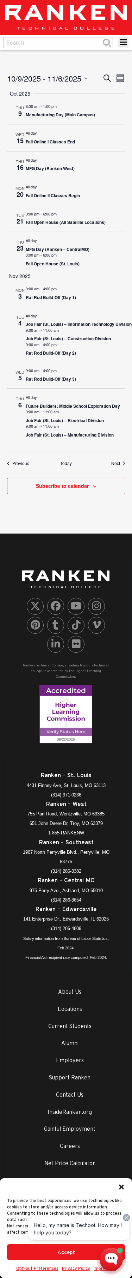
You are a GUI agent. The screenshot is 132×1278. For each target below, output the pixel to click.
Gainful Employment (69, 1128)
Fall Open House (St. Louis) (53, 263)
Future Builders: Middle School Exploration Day (73, 406)
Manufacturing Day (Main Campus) (60, 114)
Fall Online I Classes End (50, 141)
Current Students (70, 1026)
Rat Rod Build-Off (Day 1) (51, 297)
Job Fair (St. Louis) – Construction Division (68, 338)
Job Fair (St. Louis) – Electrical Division (65, 420)
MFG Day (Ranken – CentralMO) (57, 249)
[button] (121, 1186)
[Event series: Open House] (60, 214)
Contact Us (69, 1094)
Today (66, 463)
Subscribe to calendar (62, 485)
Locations (70, 1009)
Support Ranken (69, 1077)
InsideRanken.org (70, 1112)
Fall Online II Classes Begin (53, 195)
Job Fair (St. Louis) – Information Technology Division (79, 324)
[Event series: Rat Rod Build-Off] (60, 288)
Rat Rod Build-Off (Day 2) (51, 353)
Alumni (69, 1043)
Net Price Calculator (69, 1163)
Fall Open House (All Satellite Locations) (66, 222)
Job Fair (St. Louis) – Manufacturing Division (70, 435)
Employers (70, 1060)
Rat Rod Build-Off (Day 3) (51, 379)
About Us (69, 991)
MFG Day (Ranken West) (50, 168)
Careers (70, 1146)
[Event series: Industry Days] (60, 106)
